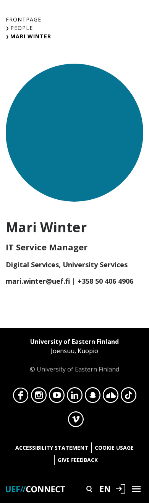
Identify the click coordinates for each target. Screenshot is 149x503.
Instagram (39, 397)
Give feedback (78, 460)
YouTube (57, 397)
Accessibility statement (51, 447)
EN (105, 488)
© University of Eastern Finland (74, 355)
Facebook (21, 397)
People (21, 27)
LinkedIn (75, 397)
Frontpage (23, 19)
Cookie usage (114, 447)
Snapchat (92, 397)
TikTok (128, 397)
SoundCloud (110, 397)
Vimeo (76, 421)
